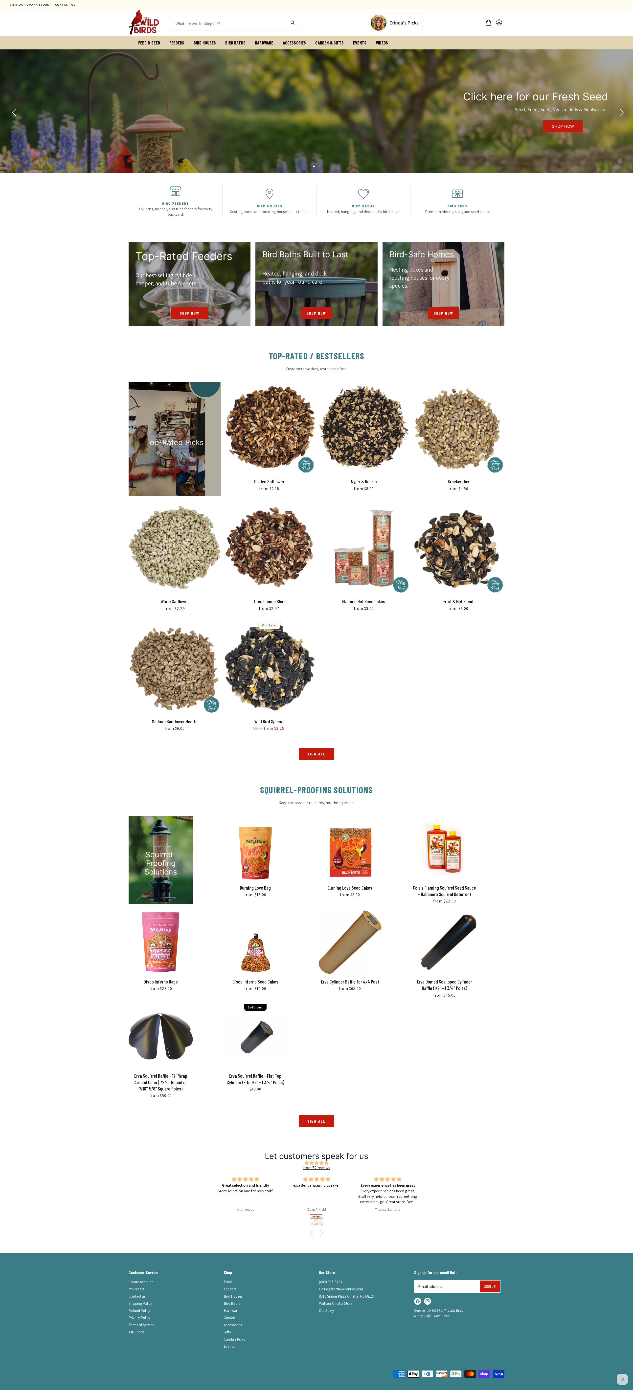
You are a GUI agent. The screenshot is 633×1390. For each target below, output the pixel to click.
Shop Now (563, 126)
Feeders (176, 42)
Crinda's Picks (234, 1339)
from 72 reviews (316, 1167)
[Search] (292, 23)
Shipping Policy (140, 1303)
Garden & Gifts (329, 42)
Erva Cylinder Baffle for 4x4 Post (350, 981)
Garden (229, 1317)
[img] (316, 1163)
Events (359, 42)
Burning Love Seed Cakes (349, 888)
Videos (382, 42)
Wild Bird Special (269, 721)
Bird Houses (205, 42)
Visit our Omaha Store (29, 4)
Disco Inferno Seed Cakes (255, 981)
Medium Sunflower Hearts (175, 721)
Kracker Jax (458, 481)
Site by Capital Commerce (431, 1316)
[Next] (619, 111)
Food (228, 1282)
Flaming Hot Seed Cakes (363, 601)
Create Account (141, 1282)
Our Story (326, 1310)
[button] (312, 1232)
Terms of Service (141, 1325)
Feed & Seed (149, 42)
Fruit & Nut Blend (458, 601)
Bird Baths (235, 42)
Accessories (294, 42)
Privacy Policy (139, 1317)
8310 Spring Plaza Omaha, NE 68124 (347, 1296)
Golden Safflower (269, 481)
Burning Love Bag (255, 888)
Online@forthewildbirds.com (341, 1289)
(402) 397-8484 (330, 1282)
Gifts (227, 1332)
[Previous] (14, 111)
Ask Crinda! (137, 1332)
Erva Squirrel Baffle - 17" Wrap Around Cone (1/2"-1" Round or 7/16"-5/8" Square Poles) (160, 1082)
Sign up (490, 1286)
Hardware (264, 42)
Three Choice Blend (269, 601)
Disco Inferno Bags (161, 981)
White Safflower (174, 601)
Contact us (65, 4)
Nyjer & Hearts (364, 481)
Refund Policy (139, 1310)
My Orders (136, 1289)
